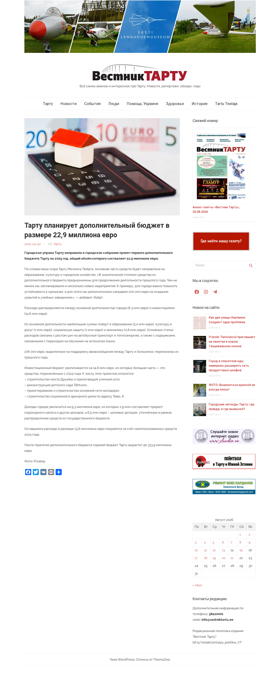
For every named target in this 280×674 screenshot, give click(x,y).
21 (232, 558)
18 (205, 558)
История (199, 103)
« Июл (197, 585)
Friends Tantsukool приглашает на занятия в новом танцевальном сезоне (232, 341)
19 (214, 558)
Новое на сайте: (206, 307)
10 (196, 550)
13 (223, 550)
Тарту (48, 103)
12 (214, 550)
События (92, 103)
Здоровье (175, 103)
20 (224, 558)
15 (240, 550)
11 (205, 550)
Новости (68, 103)
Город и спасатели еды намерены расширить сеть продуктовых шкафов (229, 365)
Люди (113, 103)
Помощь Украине (142, 103)
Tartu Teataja (226, 103)
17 (196, 558)
